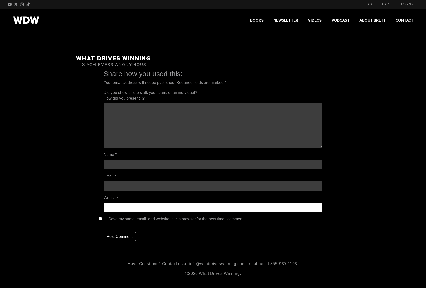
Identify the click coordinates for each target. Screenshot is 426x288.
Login (406, 4)
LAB (369, 4)
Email (110, 176)
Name (110, 154)
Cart (386, 4)
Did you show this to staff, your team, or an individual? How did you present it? (150, 95)
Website (111, 198)
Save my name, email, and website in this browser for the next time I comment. (176, 219)
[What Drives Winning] (26, 20)
